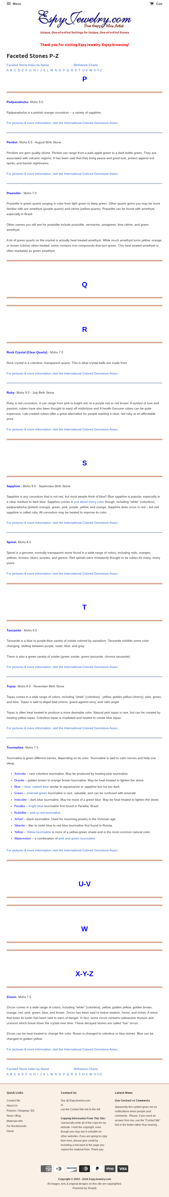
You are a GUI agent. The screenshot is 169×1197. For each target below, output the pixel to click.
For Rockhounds (16, 1126)
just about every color (89, 502)
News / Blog (14, 1115)
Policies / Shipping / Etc (21, 1110)
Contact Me (13, 1100)
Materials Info (15, 1121)
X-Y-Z (98, 70)
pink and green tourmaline (77, 838)
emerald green (37, 793)
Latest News (124, 1092)
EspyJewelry (97, 1179)
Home (10, 1131)
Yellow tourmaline (39, 832)
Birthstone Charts (86, 65)
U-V (85, 70)
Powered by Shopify (85, 1188)
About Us (12, 1105)
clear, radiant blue (36, 786)
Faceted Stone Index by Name (28, 65)
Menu (16, 4)
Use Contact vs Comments (132, 1100)
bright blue (36, 806)
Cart (158, 4)
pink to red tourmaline (45, 812)
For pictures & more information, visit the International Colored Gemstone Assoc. (63, 123)
